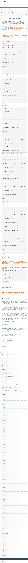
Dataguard (4, 506)
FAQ (3, 512)
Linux (3, 525)
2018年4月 (4, 407)
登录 (3, 550)
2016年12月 (4, 423)
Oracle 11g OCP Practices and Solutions (10, 385)
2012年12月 (4, 450)
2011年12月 (4, 468)
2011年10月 (4, 471)
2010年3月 (4, 487)
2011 (24, 14)
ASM (3, 501)
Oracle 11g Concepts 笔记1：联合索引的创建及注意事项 (11, 18)
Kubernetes (4, 522)
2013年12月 (4, 436)
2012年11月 (4, 452)
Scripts (3, 539)
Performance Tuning (5, 533)
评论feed (4, 553)
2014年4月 (4, 431)
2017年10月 (4, 415)
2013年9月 (4, 441)
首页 (22, 14)
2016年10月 (4, 426)
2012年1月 (4, 466)
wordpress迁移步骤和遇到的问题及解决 (7, 378)
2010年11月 (4, 479)
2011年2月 (4, 474)
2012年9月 (4, 455)
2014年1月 (4, 434)
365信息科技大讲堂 (7, 327)
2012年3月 (4, 463)
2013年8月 (4, 442)
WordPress (4, 544)
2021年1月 (4, 396)
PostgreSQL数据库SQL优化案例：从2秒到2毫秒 (8, 376)
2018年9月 (4, 399)
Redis (3, 538)
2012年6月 (4, 458)
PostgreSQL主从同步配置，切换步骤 (7, 373)
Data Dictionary (4, 504)
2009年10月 (4, 495)
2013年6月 (4, 444)
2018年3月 (4, 409)
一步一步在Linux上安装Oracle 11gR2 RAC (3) (11, 384)
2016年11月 (4, 425)
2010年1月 (4, 490)
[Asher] (1, 19)
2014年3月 (4, 433)
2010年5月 (4, 484)
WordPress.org (4, 555)
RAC (3, 536)
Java (3, 520)
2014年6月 (4, 428)
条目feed (4, 552)
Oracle (3, 530)
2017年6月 (4, 417)
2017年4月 (4, 420)
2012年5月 (4, 460)
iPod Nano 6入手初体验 (6, 298)
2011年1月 (4, 476)
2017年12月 (4, 412)
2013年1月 (4, 449)
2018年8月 (4, 401)
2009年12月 (4, 492)
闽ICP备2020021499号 (3, 561)
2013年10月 (4, 439)
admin (2, 384)
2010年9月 (4, 482)
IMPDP (3, 517)
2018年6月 (4, 404)
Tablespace (4, 541)
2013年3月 (4, 447)
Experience (4, 509)
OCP (3, 528)
